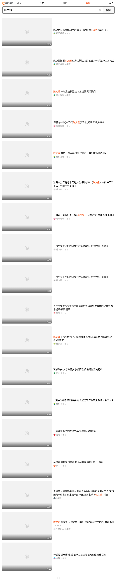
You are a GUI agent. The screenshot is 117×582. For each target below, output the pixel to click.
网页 (19, 3)
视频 (88, 3)
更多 (111, 3)
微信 (65, 3)
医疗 (42, 3)
